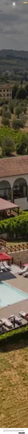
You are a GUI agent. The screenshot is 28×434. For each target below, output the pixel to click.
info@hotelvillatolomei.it (4, 0)
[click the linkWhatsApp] (25, 0)
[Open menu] (1, 2)
